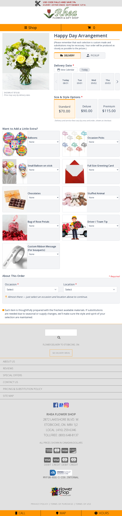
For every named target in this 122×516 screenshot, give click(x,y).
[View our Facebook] (55, 406)
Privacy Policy (39, 504)
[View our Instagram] (66, 406)
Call (21, 513)
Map (62, 513)
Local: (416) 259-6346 (61, 430)
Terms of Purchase (62, 504)
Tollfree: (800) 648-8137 (61, 435)
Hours (103, 513)
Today (85, 69)
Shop (32, 27)
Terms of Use (83, 504)
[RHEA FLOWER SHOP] (61, 19)
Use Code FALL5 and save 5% (64, 2)
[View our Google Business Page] (61, 406)
